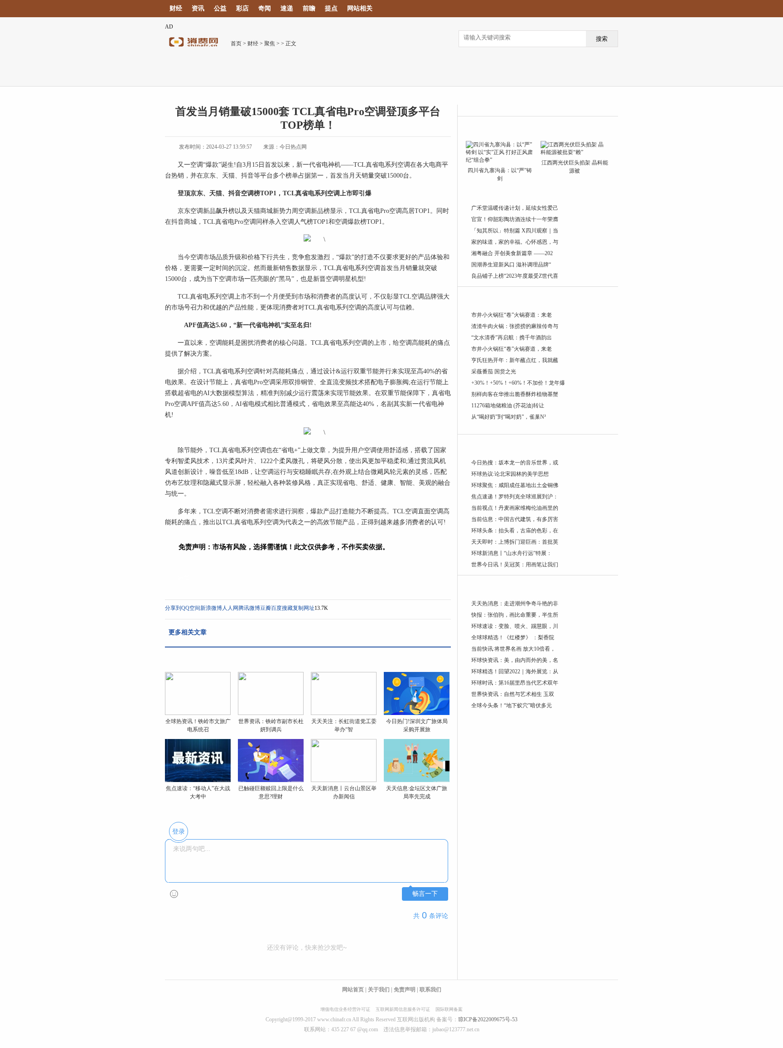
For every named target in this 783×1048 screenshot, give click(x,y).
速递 (286, 8)
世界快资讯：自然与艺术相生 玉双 (512, 694)
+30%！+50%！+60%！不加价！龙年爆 (518, 383)
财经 (175, 8)
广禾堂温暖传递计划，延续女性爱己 (514, 208)
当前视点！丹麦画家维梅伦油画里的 (514, 508)
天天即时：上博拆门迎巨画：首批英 (514, 542)
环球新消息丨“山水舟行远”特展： (511, 553)
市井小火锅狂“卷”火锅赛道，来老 (511, 349)
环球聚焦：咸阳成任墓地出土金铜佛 (514, 485)
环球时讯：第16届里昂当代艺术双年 (514, 683)
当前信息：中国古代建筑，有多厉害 (514, 519)
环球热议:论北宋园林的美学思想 (510, 474)
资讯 (198, 8)
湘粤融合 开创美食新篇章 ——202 (512, 253)
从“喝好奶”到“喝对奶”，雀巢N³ (508, 417)
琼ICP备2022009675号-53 (487, 1019)
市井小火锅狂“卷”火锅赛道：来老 (511, 315)
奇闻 (264, 8)
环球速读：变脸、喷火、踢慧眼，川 (514, 626)
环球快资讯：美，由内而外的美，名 (514, 660)
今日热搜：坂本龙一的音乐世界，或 (514, 462)
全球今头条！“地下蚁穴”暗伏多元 (511, 705)
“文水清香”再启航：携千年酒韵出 (511, 337)
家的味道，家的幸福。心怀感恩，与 (514, 242)
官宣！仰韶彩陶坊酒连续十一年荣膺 (514, 219)
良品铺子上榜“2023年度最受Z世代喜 (514, 276)
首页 (236, 43)
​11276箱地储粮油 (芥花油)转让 (507, 405)
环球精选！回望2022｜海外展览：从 (514, 671)
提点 (331, 8)
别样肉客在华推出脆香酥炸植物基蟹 (514, 394)
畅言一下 (425, 893)
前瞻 (309, 8)
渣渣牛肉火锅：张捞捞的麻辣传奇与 (514, 326)
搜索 (602, 38)
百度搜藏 (282, 608)
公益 (220, 8)
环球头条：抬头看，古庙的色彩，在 (514, 530)
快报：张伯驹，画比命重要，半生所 (514, 615)
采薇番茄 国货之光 (493, 371)
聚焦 (269, 43)
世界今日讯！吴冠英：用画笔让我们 (514, 564)
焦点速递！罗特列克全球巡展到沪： (514, 496)
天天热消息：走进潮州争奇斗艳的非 (514, 603)
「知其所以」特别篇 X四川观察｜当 (514, 230)
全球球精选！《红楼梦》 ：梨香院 (512, 637)
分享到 (173, 608)
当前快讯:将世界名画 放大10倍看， (513, 649)
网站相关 (359, 8)
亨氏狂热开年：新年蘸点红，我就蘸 (514, 360)
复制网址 (303, 608)
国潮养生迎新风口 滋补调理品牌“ (511, 264)
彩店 (242, 8)
